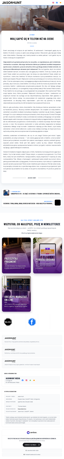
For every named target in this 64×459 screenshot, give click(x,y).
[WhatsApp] (44, 321)
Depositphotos (22, 409)
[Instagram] (53, 2)
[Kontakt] (60, 2)
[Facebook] (56, 2)
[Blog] (8, 321)
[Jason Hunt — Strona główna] (12, 2)
